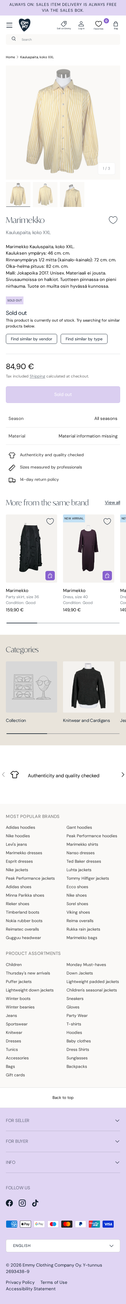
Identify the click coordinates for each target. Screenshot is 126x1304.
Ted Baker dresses (84, 861)
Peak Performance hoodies (92, 835)
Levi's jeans (16, 844)
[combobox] (63, 39)
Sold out (63, 394)
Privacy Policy (20, 1282)
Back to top (63, 1097)
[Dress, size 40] (88, 548)
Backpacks (77, 1066)
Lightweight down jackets (30, 990)
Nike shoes (77, 895)
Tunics (12, 1049)
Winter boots (18, 998)
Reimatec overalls (22, 929)
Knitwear (14, 1032)
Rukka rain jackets (83, 929)
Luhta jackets (79, 869)
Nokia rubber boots (24, 920)
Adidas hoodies (20, 827)
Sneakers (75, 998)
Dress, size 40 (75, 596)
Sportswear (17, 1024)
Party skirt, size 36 (22, 596)
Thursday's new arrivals (28, 973)
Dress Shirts (78, 1049)
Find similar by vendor (31, 339)
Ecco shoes (77, 886)
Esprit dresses (19, 861)
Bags (10, 1066)
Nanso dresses (81, 852)
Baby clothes (79, 1041)
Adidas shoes (18, 886)
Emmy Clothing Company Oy (52, 1265)
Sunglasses (77, 1058)
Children (14, 964)
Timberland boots (22, 912)
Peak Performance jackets (30, 878)
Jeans (11, 1015)
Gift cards (15, 1074)
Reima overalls (80, 920)
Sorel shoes (77, 903)
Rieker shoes (17, 903)
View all (112, 502)
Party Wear (77, 1015)
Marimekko (25, 219)
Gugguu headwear (23, 937)
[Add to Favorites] (113, 220)
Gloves (73, 1007)
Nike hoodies (18, 835)
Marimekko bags (82, 937)
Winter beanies (20, 1007)
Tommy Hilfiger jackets (88, 878)
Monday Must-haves (86, 964)
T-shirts (74, 1024)
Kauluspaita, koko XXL (37, 57)
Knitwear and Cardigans (86, 720)
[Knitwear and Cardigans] (88, 687)
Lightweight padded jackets (93, 981)
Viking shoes (78, 912)
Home (10, 57)
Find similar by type (84, 339)
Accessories (17, 1058)
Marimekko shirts (82, 844)
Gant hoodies (79, 827)
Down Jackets (80, 973)
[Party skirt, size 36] (31, 548)
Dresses (13, 1041)
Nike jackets (17, 869)
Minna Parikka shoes (25, 895)
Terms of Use (53, 1282)
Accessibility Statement (31, 1289)
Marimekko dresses (24, 852)
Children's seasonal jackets (92, 990)
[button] (115, 25)
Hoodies (74, 1032)
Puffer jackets (19, 981)
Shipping (37, 376)
